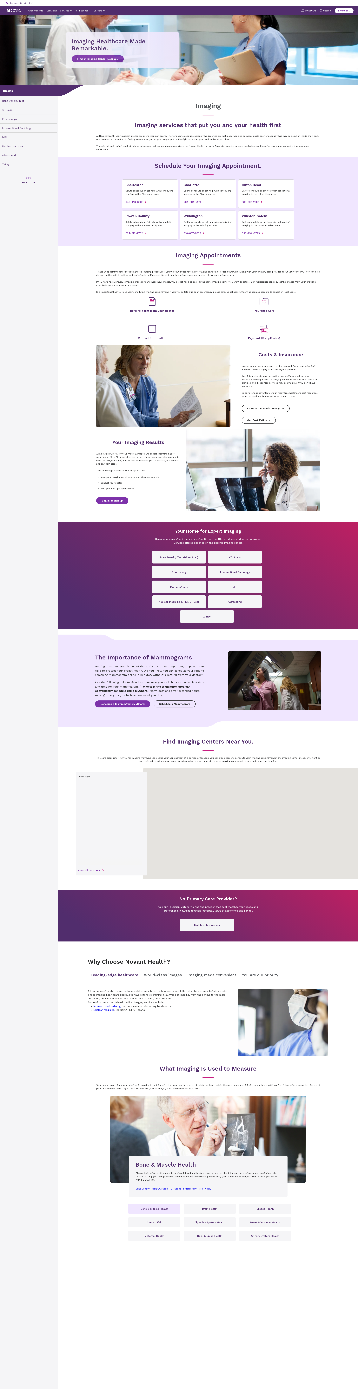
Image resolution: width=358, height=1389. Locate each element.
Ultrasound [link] (9, 155)
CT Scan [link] (7, 109)
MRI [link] (4, 137)
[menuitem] (28, 100)
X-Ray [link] (5, 164)
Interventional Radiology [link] (16, 128)
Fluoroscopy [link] (9, 119)
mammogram (117, 666)
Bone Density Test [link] (13, 100)
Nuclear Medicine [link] (12, 146)
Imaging (7, 90)
